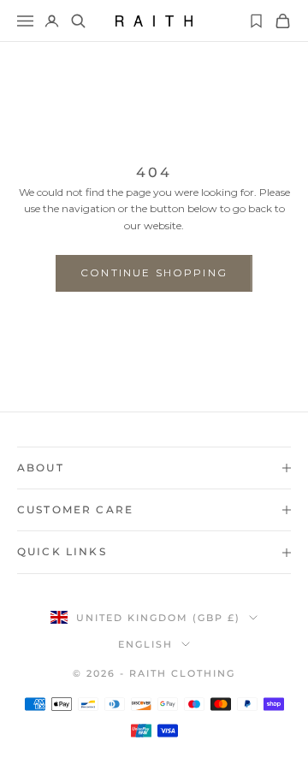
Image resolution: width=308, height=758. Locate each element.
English (145, 644)
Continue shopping (154, 272)
